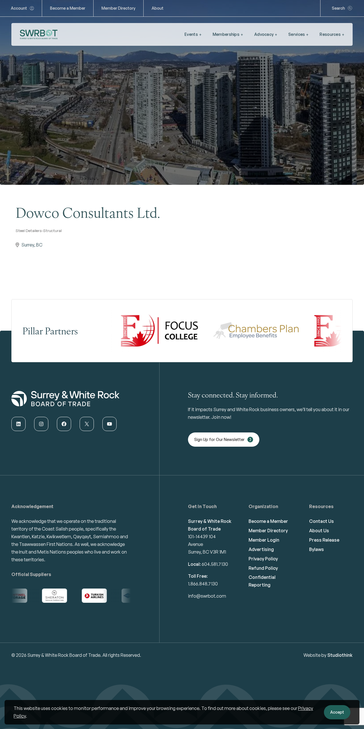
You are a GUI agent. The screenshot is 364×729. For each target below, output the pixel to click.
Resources (330, 34)
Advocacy (264, 34)
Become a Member (67, 8)
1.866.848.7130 (203, 584)
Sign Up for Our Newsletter (219, 439)
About (158, 8)
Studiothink (340, 655)
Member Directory (118, 8)
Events (191, 34)
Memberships (226, 34)
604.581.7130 (215, 564)
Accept (337, 712)
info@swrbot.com (207, 596)
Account (19, 8)
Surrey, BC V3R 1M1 (207, 552)
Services (296, 34)
